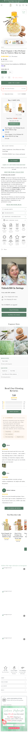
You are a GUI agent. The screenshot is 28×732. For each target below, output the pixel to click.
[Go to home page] (10, 5)
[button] (16, 5)
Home (2, 47)
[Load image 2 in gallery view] (10, 42)
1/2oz (4, 72)
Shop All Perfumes (14, 309)
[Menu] (1, 5)
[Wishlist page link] (23, 5)
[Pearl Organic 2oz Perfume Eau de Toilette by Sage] (6, 525)
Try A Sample (13, 160)
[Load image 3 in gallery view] (14, 42)
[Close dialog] (26, 707)
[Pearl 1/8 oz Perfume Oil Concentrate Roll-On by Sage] (18, 525)
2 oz (10, 72)
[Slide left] (2, 1)
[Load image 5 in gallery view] (21, 42)
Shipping (3, 61)
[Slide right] (25, 1)
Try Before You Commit (14, 314)
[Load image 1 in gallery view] (6, 42)
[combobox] (20, 114)
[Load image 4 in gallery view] (18, 42)
